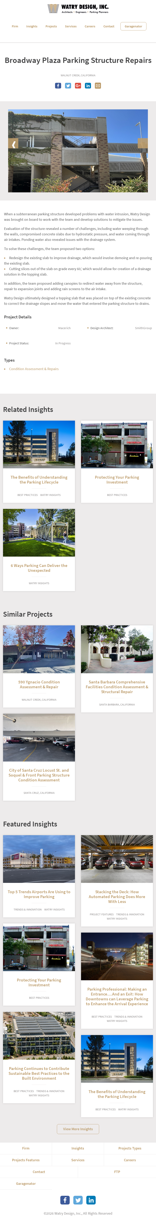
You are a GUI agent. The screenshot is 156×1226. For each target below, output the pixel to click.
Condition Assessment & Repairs (34, 368)
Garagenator (133, 26)
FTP (117, 1171)
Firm (15, 26)
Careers (90, 26)
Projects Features (26, 1160)
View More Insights (78, 1129)
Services (71, 26)
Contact (108, 26)
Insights (31, 26)
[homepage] (78, 8)
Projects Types (129, 1148)
